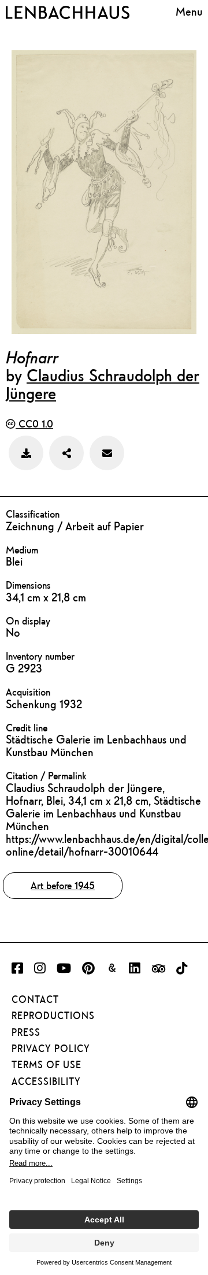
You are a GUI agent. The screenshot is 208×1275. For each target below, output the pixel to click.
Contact (35, 999)
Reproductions (53, 1015)
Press (26, 1032)
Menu (189, 11)
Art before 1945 (63, 885)
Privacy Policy (51, 1048)
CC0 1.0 (34, 424)
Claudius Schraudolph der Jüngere (102, 384)
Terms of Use (46, 1065)
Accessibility (46, 1081)
